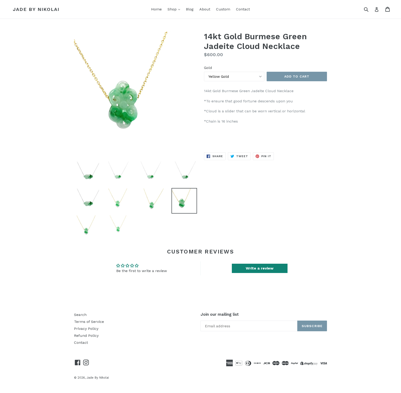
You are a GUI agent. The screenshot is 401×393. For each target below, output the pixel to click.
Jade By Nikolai (36, 9)
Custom (223, 9)
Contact (243, 9)
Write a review (259, 268)
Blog (190, 9)
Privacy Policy (86, 328)
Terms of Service (89, 321)
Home (156, 9)
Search (80, 314)
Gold (208, 67)
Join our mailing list (219, 314)
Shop (173, 9)
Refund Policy (86, 335)
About (204, 9)
